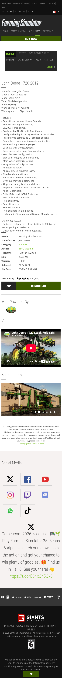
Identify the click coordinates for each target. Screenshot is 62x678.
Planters (23, 244)
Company (51, 3)
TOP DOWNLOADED (39, 53)
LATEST (22, 53)
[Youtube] (16, 11)
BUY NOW (31, 39)
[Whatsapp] (3, 11)
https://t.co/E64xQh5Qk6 (31, 576)
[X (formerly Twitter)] (7, 11)
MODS (37, 31)
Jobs (3, 7)
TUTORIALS (48, 31)
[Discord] (29, 11)
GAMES (14, 31)
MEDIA (23, 31)
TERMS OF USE (34, 625)
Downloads (17, 3)
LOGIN (50, 67)
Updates (34, 3)
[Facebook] (11, 11)
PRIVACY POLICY (13, 625)
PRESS (31, 629)
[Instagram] (20, 11)
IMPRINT (51, 625)
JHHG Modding (26, 248)
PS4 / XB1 (49, 59)
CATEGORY (23, 59)
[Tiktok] (33, 11)
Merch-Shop (6, 3)
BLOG (5, 31)
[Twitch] (25, 11)
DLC (30, 31)
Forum (26, 3)
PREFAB (10, 59)
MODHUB (10, 54)
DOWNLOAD (38, 286)
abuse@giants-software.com (31, 443)
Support (42, 3)
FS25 (38, 59)
